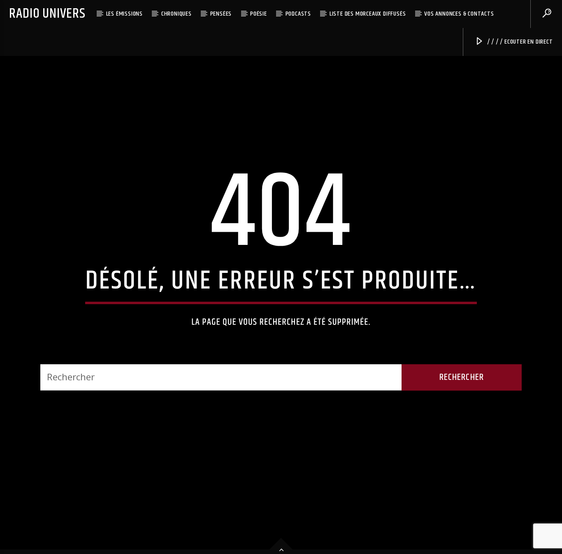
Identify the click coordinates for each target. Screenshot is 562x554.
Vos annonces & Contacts (459, 14)
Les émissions (124, 14)
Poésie (258, 14)
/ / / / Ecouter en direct (519, 42)
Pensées (221, 14)
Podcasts (298, 14)
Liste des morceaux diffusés (368, 14)
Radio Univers (47, 13)
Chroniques (176, 14)
